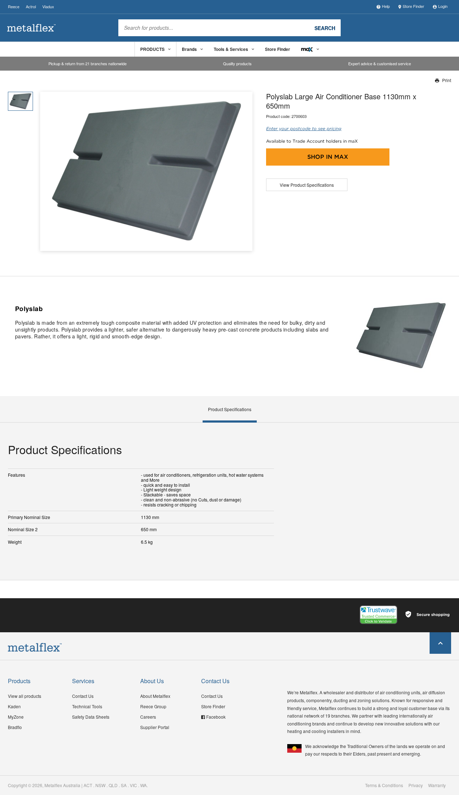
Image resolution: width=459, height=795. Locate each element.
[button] (244, 171)
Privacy (415, 785)
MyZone (16, 717)
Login (443, 6)
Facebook (216, 717)
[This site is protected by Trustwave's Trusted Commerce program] (378, 614)
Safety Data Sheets (90, 717)
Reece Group (153, 706)
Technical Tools (87, 706)
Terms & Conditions (384, 785)
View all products (24, 696)
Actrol (31, 6)
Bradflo (15, 727)
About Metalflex (155, 696)
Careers (148, 717)
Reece (13, 6)
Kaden (14, 706)
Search (324, 27)
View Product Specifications (307, 185)
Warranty (437, 785)
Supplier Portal (154, 727)
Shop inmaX (327, 156)
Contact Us (83, 696)
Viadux (48, 6)
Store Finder (413, 6)
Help (386, 6)
